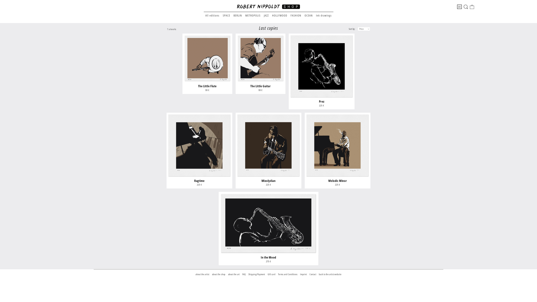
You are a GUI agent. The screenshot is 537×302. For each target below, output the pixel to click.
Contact (312, 274)
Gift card (271, 274)
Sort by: (352, 28)
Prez (321, 101)
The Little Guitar (260, 86)
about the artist (202, 274)
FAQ (244, 274)
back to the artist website (330, 274)
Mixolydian (269, 181)
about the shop (218, 274)
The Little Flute (207, 86)
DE (459, 7)
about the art (234, 274)
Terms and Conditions (288, 274)
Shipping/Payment (256, 274)
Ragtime (199, 181)
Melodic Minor (337, 181)
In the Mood (268, 257)
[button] (466, 7)
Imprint (303, 274)
